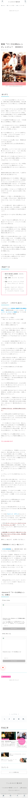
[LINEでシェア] (18, 719)
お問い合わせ (23, 787)
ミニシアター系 (6, 676)
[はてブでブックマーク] (14, 719)
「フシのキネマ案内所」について (9, 787)
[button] (23, 719)
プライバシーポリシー (14, 790)
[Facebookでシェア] (9, 719)
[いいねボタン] (3, 667)
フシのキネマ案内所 (14, 2)
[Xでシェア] (4, 719)
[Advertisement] (14, 26)
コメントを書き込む (14, 772)
